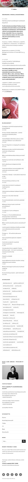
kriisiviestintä (7, 294)
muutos (5, 302)
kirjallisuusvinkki (17, 291)
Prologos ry (6, 304)
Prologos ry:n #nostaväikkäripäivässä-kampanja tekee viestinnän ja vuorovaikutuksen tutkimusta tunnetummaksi (13, 216)
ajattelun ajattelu (19, 283)
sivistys (15, 307)
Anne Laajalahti (11, 2)
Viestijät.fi (20, 331)
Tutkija (4, 423)
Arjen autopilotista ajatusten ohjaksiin (11, 237)
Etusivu (4, 417)
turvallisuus (6, 323)
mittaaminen (15, 299)
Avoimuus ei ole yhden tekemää (10, 195)
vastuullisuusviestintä (9, 331)
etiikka (14, 288)
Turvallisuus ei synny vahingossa (10, 210)
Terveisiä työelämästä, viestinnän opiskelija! (13, 200)
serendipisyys (7, 307)
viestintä (20, 342)
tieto (16, 320)
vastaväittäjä (7, 328)
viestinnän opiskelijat (9, 342)
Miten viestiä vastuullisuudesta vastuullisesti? (14, 223)
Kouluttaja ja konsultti (7, 420)
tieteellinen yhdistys (9, 318)
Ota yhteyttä (5, 432)
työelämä (20, 326)
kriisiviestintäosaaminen (10, 296)
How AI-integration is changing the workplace (13, 145)
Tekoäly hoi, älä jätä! (7, 256)
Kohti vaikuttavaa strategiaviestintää (11, 164)
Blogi (3, 429)
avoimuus (18, 285)
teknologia (20, 312)
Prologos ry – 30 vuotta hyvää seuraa (11, 233)
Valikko (15, 9)
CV (3, 426)
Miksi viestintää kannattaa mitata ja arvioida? (13, 155)
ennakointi (6, 288)
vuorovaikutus (7, 344)
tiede (12, 315)
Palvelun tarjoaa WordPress (8, 478)
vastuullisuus (17, 328)
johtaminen (6, 291)
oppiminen (13, 302)
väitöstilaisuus (15, 350)
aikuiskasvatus (7, 283)
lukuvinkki (6, 299)
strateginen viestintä (9, 312)
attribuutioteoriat (8, 285)
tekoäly (5, 315)
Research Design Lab (18, 304)
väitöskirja (6, 350)
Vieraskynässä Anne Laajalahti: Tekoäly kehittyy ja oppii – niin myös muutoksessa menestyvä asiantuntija (12, 250)
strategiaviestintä (8, 310)
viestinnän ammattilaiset (10, 334)
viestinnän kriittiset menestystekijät (13, 336)
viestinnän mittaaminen (9, 339)
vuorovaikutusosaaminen (10, 347)
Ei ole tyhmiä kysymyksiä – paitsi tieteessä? (13, 272)
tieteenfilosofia (7, 320)
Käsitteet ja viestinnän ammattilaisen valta (13, 159)
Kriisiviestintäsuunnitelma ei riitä (10, 180)
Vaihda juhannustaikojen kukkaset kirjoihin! (13, 191)
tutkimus (15, 323)
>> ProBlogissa (8, 91)
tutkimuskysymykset (9, 326)
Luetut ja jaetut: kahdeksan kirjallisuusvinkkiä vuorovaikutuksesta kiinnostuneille (14, 63)
